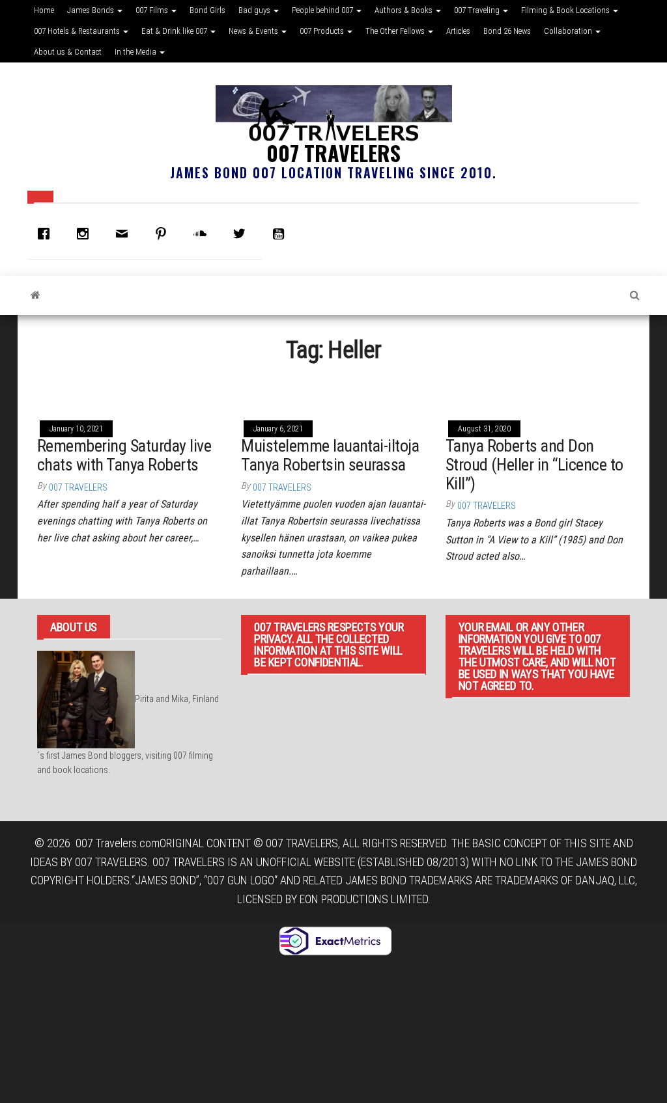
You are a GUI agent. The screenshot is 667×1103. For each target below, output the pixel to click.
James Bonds (91, 10)
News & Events (254, 31)
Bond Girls (207, 10)
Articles (458, 31)
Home (44, 10)
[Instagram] (86, 233)
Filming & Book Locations (566, 10)
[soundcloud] (203, 233)
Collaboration (569, 31)
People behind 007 (323, 10)
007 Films (152, 10)
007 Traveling (478, 10)
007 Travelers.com (118, 843)
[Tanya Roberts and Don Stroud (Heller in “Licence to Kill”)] (538, 390)
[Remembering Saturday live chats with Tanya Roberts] (129, 390)
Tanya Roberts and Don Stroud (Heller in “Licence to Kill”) (534, 464)
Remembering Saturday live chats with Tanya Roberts (124, 455)
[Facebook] (46, 233)
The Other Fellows (396, 31)
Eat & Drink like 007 (175, 31)
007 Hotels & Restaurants (78, 31)
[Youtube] (281, 233)
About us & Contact (68, 52)
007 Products (323, 31)
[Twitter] (242, 233)
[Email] (125, 233)
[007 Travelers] (35, 295)
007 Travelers (333, 152)
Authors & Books (404, 10)
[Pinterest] (164, 233)
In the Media (136, 52)
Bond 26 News (507, 31)
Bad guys (255, 10)
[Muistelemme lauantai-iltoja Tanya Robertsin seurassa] (333, 390)
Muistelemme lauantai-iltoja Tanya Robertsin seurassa (330, 455)
